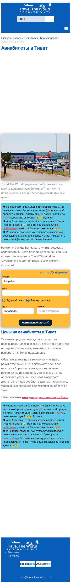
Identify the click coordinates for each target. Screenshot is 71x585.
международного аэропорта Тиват (45, 397)
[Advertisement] (35, 94)
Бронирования (48, 38)
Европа (17, 38)
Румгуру (7, 217)
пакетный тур (11, 438)
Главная (6, 38)
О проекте (13, 552)
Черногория (31, 38)
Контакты (13, 556)
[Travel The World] (35, 8)
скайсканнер (10, 228)
